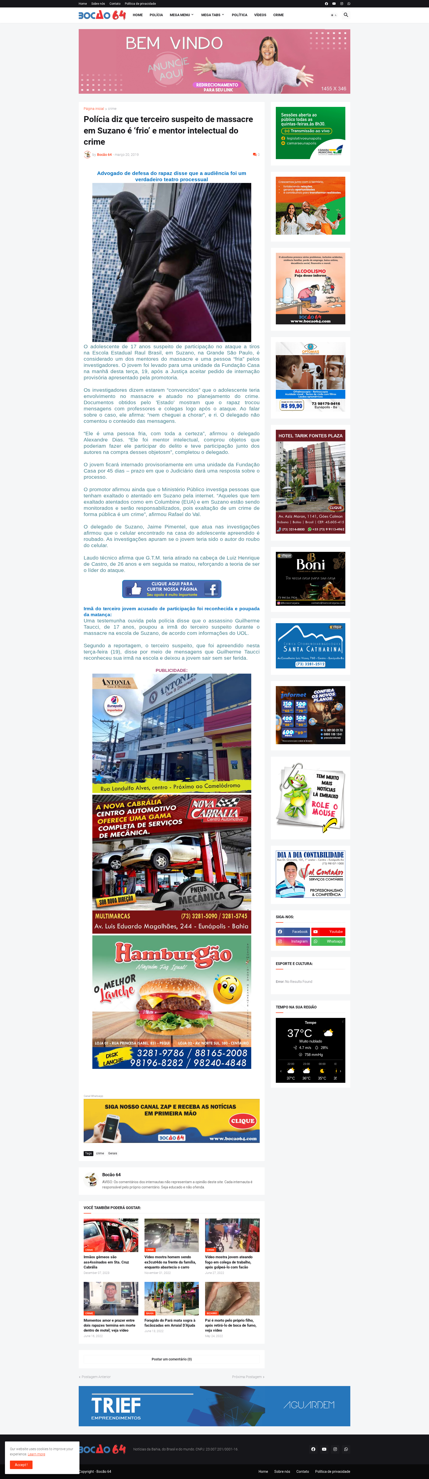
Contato (114, 3)
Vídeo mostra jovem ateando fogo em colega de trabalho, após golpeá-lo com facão (228, 1262)
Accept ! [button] (21, 1465)
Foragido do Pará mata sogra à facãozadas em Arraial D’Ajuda (169, 1323)
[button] (334, 15)
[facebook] (326, 3)
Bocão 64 (111, 1174)
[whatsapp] (349, 3)
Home (83, 3)
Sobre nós (98, 3)
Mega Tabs (210, 15)
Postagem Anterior (96, 1377)
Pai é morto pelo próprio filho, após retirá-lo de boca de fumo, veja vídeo (230, 1325)
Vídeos (260, 15)
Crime (278, 15)
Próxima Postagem (247, 1377)
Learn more (36, 1454)
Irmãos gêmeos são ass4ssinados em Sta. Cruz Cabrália (106, 1262)
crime (112, 109)
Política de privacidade (140, 3)
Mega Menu (180, 15)
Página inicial (94, 109)
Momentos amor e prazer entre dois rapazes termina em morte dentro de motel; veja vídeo (109, 1325)
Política (239, 15)
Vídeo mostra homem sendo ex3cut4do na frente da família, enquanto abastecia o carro (170, 1262)
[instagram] (341, 3)
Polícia (156, 15)
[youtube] (334, 3)
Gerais (112, 1153)
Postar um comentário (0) (172, 1359)
